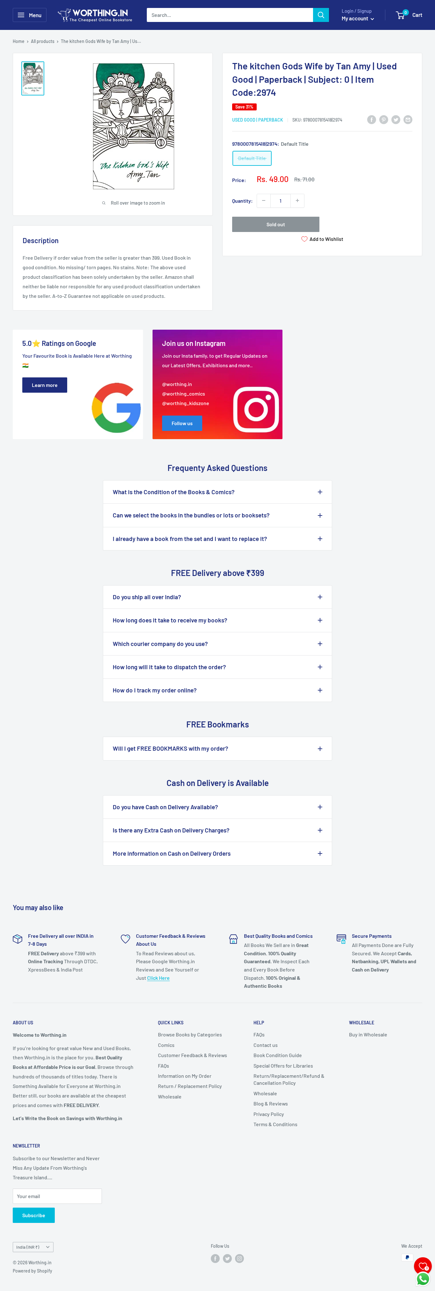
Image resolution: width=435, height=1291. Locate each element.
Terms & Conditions (275, 1124)
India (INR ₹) (27, 1247)
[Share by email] (407, 119)
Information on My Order (184, 1076)
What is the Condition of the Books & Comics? (174, 491)
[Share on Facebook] (371, 119)
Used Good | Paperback (257, 119)
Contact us (265, 1045)
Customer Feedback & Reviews (192, 1055)
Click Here (158, 978)
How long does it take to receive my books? (170, 620)
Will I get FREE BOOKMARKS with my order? (170, 748)
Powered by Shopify (32, 1270)
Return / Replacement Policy (190, 1086)
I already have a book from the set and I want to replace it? (190, 538)
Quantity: (242, 200)
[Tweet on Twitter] (395, 119)
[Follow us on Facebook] (215, 1258)
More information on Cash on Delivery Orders (172, 853)
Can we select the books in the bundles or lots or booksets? (191, 515)
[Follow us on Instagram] (239, 1258)
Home (19, 41)
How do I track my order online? (155, 690)
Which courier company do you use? (160, 643)
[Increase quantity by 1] (297, 200)
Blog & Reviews (270, 1103)
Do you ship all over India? (147, 596)
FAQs (163, 1066)
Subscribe (33, 1215)
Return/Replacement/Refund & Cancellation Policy (288, 1079)
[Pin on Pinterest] (383, 119)
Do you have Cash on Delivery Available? (165, 806)
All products (42, 41)
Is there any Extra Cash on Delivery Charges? (171, 830)
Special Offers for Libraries (283, 1066)
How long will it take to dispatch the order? (169, 666)
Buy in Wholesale (368, 1034)
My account (355, 18)
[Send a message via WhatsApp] (423, 1279)
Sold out (276, 224)
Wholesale (170, 1096)
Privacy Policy (268, 1114)
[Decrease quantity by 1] (263, 200)
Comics (166, 1045)
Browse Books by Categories (190, 1034)
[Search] (321, 15)
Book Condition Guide (277, 1055)
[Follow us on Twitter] (227, 1258)
